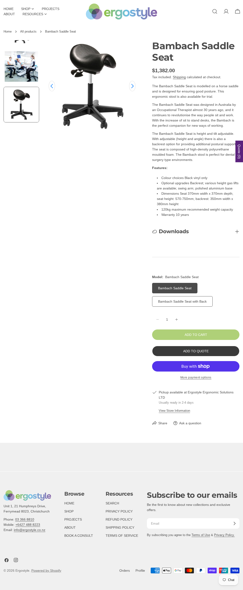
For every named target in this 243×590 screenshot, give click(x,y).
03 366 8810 (24, 519)
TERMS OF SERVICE (122, 535)
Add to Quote (196, 351)
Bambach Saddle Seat (175, 288)
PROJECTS (73, 519)
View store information (174, 410)
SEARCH (112, 503)
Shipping (179, 77)
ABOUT (70, 527)
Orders (124, 570)
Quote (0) (239, 151)
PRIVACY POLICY (119, 511)
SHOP (69, 511)
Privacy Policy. (224, 535)
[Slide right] (132, 86)
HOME (69, 503)
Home (8, 31)
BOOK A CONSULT (78, 535)
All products (28, 31)
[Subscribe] (234, 523)
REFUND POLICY (119, 519)
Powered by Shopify (46, 570)
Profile (140, 570)
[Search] (215, 11)
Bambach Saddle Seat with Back (182, 301)
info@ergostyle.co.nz (29, 530)
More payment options (195, 377)
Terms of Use (201, 535)
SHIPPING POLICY (120, 527)
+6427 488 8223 (27, 525)
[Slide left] (52, 86)
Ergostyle (22, 570)
